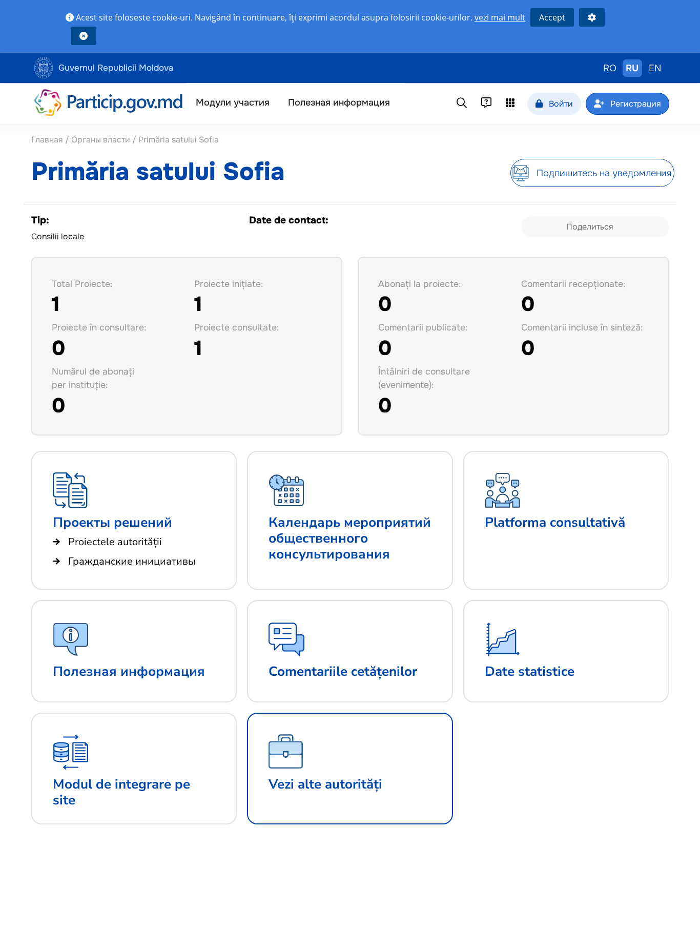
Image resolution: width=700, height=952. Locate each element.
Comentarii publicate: (422, 327)
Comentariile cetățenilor (343, 671)
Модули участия (233, 102)
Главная (48, 139)
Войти (560, 103)
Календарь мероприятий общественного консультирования (350, 538)
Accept (552, 17)
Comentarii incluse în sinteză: (582, 327)
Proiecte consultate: (236, 327)
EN (655, 68)
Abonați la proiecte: (419, 283)
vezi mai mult (500, 17)
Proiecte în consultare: (99, 327)
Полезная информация (339, 102)
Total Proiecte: (82, 283)
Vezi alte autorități (325, 784)
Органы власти (100, 139)
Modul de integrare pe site (121, 792)
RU (632, 68)
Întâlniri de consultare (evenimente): (424, 378)
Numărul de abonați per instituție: (93, 378)
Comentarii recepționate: (573, 283)
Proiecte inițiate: (228, 283)
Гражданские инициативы (132, 561)
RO (609, 68)
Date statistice (529, 671)
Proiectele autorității (115, 542)
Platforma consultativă (555, 522)
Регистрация (634, 103)
